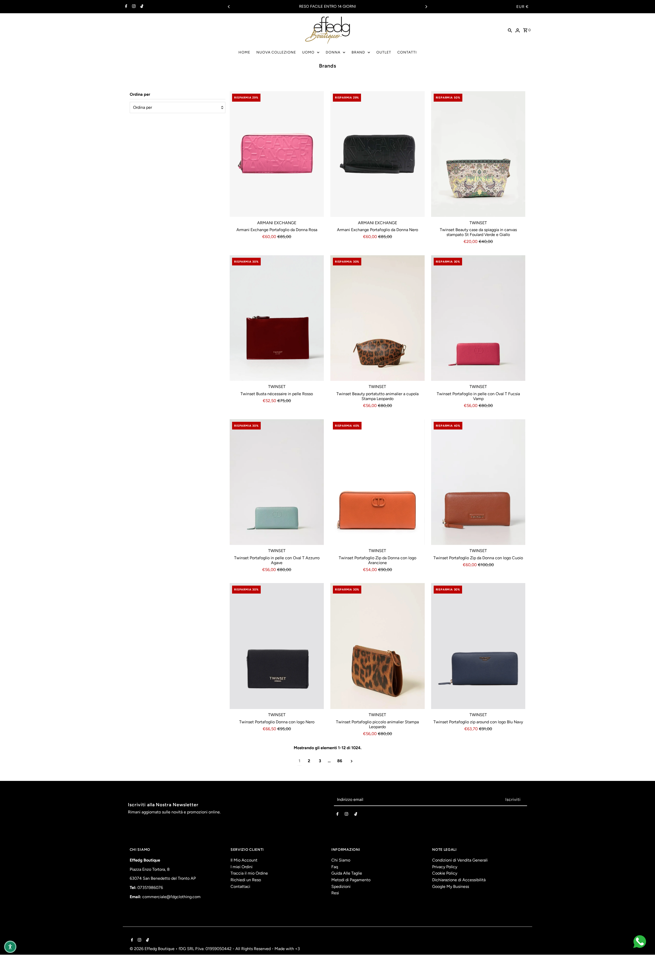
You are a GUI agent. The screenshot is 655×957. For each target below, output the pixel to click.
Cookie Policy (444, 873)
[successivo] (351, 761)
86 (339, 760)
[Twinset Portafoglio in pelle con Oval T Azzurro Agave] (277, 482)
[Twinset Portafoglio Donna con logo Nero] (277, 646)
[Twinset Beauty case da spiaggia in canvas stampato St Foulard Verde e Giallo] (478, 154)
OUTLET (383, 52)
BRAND (358, 52)
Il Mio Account (244, 860)
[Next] (426, 6)
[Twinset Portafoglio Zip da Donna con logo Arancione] (377, 482)
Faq (334, 866)
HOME (244, 52)
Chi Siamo (340, 860)
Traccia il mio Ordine (249, 873)
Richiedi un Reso (246, 879)
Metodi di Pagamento (350, 879)
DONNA (333, 52)
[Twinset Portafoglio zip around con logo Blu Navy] (478, 646)
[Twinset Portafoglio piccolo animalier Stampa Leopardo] (377, 646)
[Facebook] (125, 7)
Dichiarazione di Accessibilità (459, 879)
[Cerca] (510, 30)
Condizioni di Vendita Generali (460, 860)
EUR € (522, 6)
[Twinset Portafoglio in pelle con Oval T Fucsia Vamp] (478, 318)
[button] (10, 947)
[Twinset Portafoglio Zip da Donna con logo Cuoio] (478, 482)
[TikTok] (141, 7)
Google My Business (450, 886)
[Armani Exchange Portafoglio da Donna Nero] (377, 154)
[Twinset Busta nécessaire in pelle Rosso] (277, 318)
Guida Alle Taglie (346, 873)
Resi (335, 892)
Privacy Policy (444, 866)
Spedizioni (341, 886)
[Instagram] (133, 7)
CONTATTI (407, 52)
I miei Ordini (242, 866)
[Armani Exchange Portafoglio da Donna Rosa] (277, 154)
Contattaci (240, 886)
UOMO (308, 52)
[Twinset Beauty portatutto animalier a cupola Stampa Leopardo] (377, 318)
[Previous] (229, 6)
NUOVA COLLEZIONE (276, 52)
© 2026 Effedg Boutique (153, 948)
